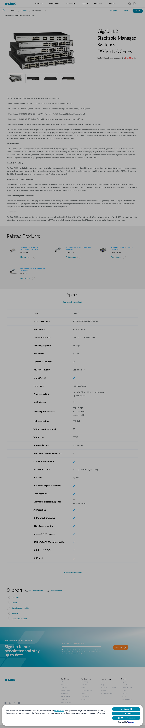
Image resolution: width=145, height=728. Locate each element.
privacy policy (59, 711)
